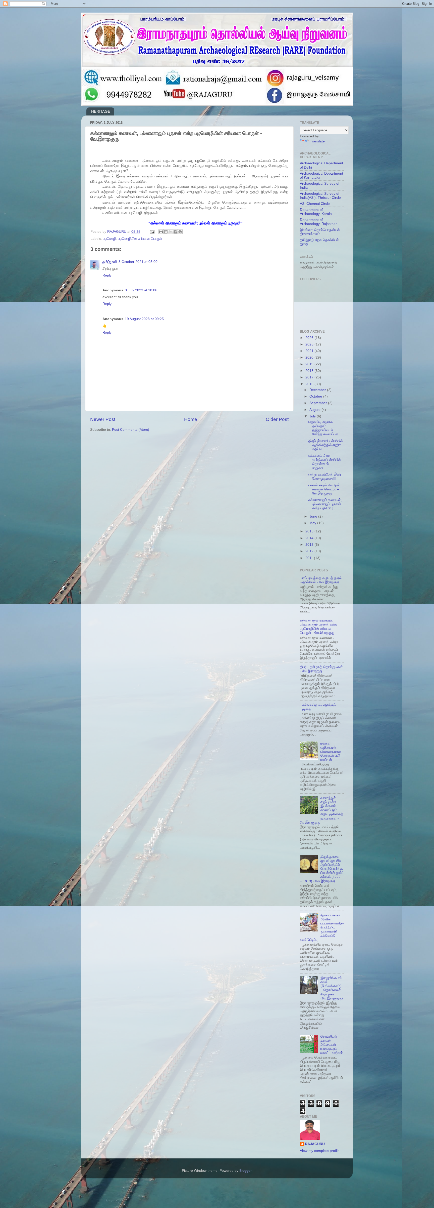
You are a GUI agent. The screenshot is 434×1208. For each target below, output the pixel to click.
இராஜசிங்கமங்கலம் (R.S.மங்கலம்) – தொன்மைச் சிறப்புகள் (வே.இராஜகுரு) (331, 988)
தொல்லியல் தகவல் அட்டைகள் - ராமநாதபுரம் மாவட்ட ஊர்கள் (331, 1045)
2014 (309, 538)
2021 (309, 351)
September (318, 403)
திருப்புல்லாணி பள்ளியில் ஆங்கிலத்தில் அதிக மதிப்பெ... (325, 445)
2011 (309, 558)
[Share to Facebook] (175, 231)
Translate (317, 141)
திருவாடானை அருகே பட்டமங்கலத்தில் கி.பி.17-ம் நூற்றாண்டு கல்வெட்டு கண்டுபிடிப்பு (322, 927)
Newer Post (102, 419)
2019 (309, 364)
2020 (309, 357)
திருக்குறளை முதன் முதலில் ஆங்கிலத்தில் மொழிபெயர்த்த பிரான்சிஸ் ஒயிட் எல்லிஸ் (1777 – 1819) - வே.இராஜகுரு (322, 869)
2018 (309, 371)
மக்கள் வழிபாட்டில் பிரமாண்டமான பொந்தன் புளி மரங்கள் (330, 752)
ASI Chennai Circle (315, 204)
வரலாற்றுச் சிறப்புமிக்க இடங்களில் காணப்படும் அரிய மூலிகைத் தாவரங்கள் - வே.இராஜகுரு (321, 810)
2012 (309, 551)
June (313, 516)
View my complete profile (320, 1151)
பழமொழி (109, 239)
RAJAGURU (315, 1144)
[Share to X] (170, 231)
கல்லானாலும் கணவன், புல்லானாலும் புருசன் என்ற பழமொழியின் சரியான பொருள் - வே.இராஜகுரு (318, 626)
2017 (309, 377)
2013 (309, 545)
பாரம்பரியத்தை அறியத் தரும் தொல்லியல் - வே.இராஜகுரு (321, 580)
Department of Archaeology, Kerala (316, 212)
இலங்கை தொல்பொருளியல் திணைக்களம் (320, 232)
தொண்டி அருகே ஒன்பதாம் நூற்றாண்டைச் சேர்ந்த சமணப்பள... (324, 428)
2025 (309, 344)
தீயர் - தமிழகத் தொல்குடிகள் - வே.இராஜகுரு (321, 669)
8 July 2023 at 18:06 (141, 290)
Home (190, 419)
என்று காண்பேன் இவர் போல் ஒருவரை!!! (324, 476)
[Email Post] (151, 231)
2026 (309, 338)
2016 (309, 384)
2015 (309, 531)
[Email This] (161, 231)
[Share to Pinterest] (180, 231)
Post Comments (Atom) (130, 430)
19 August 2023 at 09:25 (144, 319)
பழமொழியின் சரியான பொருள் (140, 239)
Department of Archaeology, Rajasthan (319, 222)
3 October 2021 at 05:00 (138, 262)
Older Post (277, 419)
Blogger (245, 1171)
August (315, 410)
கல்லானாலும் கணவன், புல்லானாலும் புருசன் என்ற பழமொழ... (325, 504)
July (313, 416)
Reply (107, 275)
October (316, 396)
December (318, 390)
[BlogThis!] (165, 231)
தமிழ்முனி (109, 262)
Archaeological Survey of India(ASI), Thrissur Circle (320, 196)
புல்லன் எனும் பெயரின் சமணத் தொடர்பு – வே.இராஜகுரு (324, 489)
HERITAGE (100, 111)
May (313, 523)
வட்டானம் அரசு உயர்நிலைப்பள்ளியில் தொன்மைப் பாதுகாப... (324, 462)
